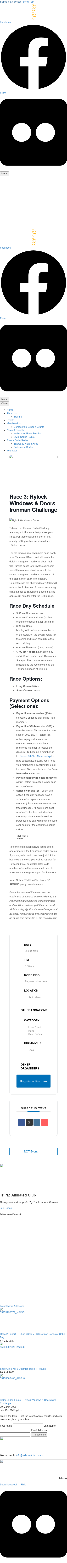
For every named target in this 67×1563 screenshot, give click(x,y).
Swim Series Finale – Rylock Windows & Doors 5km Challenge (28, 1401)
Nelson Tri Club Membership (35, 756)
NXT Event (30, 1151)
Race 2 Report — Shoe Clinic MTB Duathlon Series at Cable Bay (32, 1335)
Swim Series (35, 1034)
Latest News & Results (12, 1306)
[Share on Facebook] (21, 1122)
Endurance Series (23, 447)
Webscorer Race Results (27, 433)
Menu (4, 173)
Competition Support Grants (29, 426)
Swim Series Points (24, 436)
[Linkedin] (37, 1122)
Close (4, 403)
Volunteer (12, 450)
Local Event (34, 1027)
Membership (13, 423)
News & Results (15, 430)
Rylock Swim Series (17, 440)
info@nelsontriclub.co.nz (29, 1455)
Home (10, 409)
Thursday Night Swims (26, 443)
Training (18, 416)
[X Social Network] (29, 1122)
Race (31, 1030)
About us (11, 413)
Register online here (36, 981)
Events (10, 420)
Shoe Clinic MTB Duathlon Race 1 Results (23, 1368)
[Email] (44, 1122)
